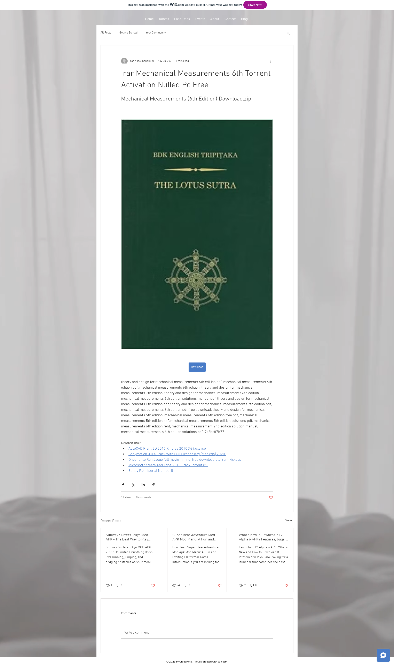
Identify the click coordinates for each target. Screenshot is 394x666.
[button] (288, 33)
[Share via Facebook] (123, 485)
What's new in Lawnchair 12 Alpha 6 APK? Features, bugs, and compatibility (262, 537)
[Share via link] (153, 485)
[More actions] (270, 61)
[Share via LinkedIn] (143, 485)
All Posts (106, 33)
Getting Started (128, 33)
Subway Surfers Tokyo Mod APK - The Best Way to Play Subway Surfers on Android (127, 537)
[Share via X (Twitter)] (133, 485)
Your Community (156, 33)
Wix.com (222, 661)
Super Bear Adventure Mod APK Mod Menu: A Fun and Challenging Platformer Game (195, 537)
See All (289, 520)
